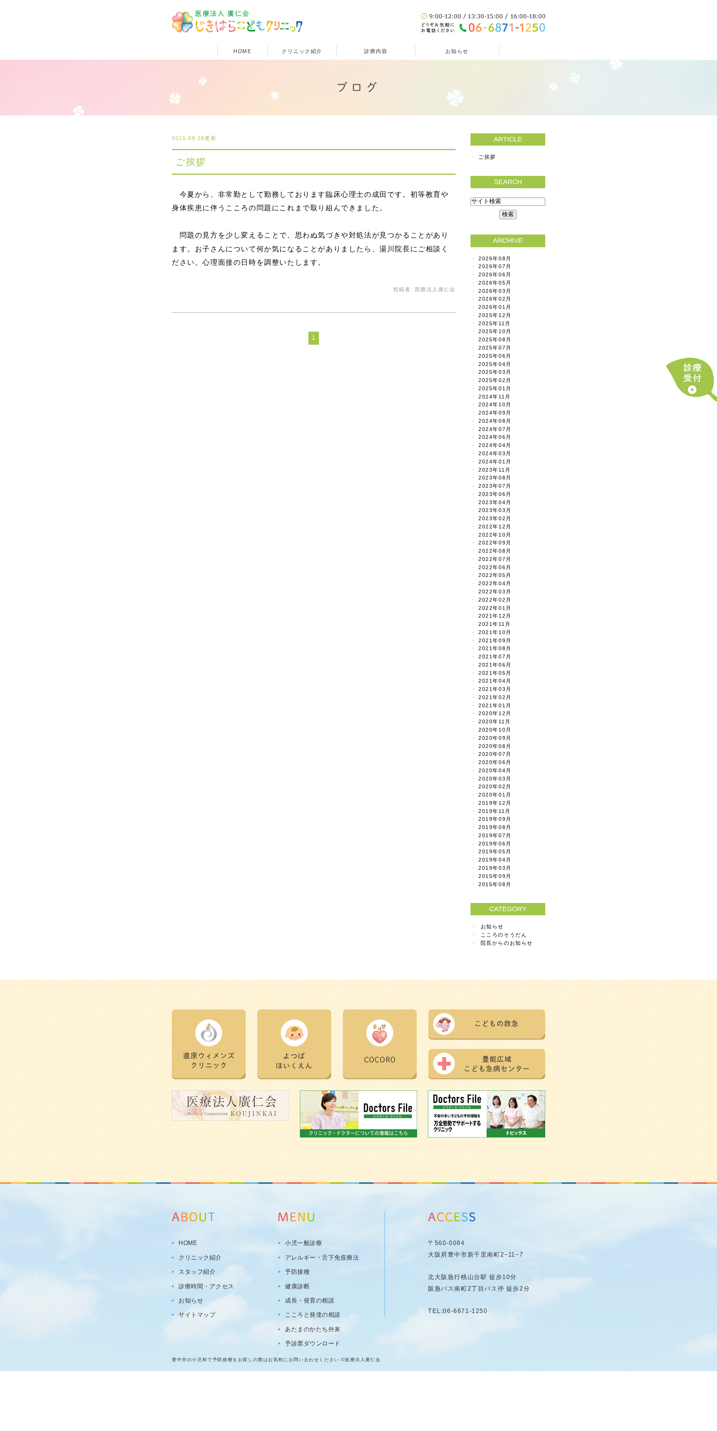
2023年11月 (494, 470)
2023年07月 (495, 486)
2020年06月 (495, 762)
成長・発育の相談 (309, 1301)
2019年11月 (494, 811)
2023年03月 (495, 510)
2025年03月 (495, 372)
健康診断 (297, 1286)
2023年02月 (495, 518)
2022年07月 (495, 559)
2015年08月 (495, 884)
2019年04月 (495, 860)
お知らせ (457, 51)
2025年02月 (495, 380)
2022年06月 (495, 567)
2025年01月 (495, 388)
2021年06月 (495, 665)
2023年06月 (495, 494)
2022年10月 (495, 535)
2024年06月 (495, 437)
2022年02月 (495, 600)
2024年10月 (495, 404)
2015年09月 (495, 876)
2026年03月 (495, 291)
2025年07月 (495, 348)
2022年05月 (495, 575)
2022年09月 (495, 543)
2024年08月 (495, 421)
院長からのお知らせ (507, 943)
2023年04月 (495, 502)
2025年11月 (494, 323)
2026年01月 (495, 307)
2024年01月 (495, 462)
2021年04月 (495, 681)
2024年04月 (495, 445)
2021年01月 (495, 705)
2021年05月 (495, 673)
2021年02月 (495, 697)
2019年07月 (495, 835)
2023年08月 (495, 478)
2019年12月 (495, 803)
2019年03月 (495, 868)
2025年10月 (495, 331)
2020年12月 (495, 713)
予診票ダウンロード (313, 1344)
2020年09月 (495, 738)
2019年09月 (495, 819)
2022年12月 (495, 527)
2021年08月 (495, 648)
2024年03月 (495, 453)
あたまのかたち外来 (313, 1329)
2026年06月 (495, 274)
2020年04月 (495, 770)
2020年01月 (495, 795)
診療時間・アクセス (206, 1286)
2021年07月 (495, 656)
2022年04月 (495, 583)
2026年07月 (495, 266)
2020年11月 (494, 721)
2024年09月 (495, 413)
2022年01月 (495, 608)
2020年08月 (495, 746)
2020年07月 (495, 754)
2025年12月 (495, 315)
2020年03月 (495, 779)
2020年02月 (495, 786)
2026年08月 (495, 258)
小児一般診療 (303, 1243)
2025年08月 (495, 339)
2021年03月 (495, 689)
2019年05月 (495, 851)
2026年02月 (495, 299)
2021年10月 (495, 632)
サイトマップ (197, 1315)
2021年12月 (495, 616)
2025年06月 (495, 356)
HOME (242, 51)
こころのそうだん (504, 935)
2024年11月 (494, 397)
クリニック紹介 (200, 1258)
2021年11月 (494, 624)
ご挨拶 (191, 161)
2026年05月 (495, 283)
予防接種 (297, 1272)
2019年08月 (495, 827)
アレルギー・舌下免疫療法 (322, 1258)
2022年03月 (495, 592)
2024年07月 (495, 429)
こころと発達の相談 (313, 1315)
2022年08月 (495, 551)
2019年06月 (495, 844)
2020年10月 (495, 730)
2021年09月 (495, 640)
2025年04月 (495, 364)
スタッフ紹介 (197, 1272)
